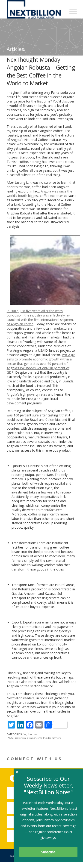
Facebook (16, 777)
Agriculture (30, 734)
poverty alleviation (25, 737)
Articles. (16, 49)
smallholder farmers (49, 737)
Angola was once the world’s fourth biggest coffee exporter (39, 193)
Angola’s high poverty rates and (30, 394)
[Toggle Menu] (73, 11)
